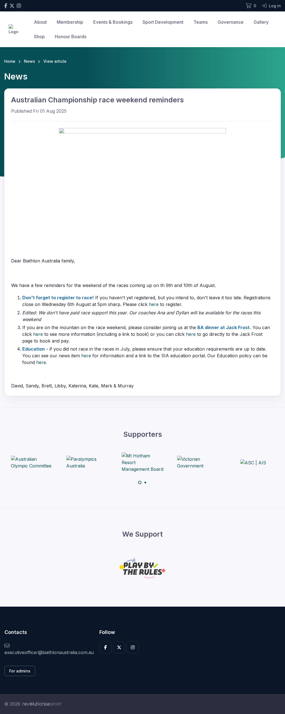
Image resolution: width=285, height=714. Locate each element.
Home (9, 61)
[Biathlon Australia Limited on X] (11, 6)
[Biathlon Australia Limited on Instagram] (19, 6)
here (154, 304)
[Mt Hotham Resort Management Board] (142, 462)
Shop (39, 36)
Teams (200, 22)
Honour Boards (70, 36)
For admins (19, 671)
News (29, 61)
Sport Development (162, 22)
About (40, 22)
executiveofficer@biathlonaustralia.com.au (47, 652)
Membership (70, 22)
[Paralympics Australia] (87, 462)
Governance (231, 22)
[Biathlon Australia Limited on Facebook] (5, 6)
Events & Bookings (112, 22)
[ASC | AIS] (253, 462)
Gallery (261, 22)
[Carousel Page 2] (145, 482)
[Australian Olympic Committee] (32, 462)
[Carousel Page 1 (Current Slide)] (139, 482)
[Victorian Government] (198, 462)
